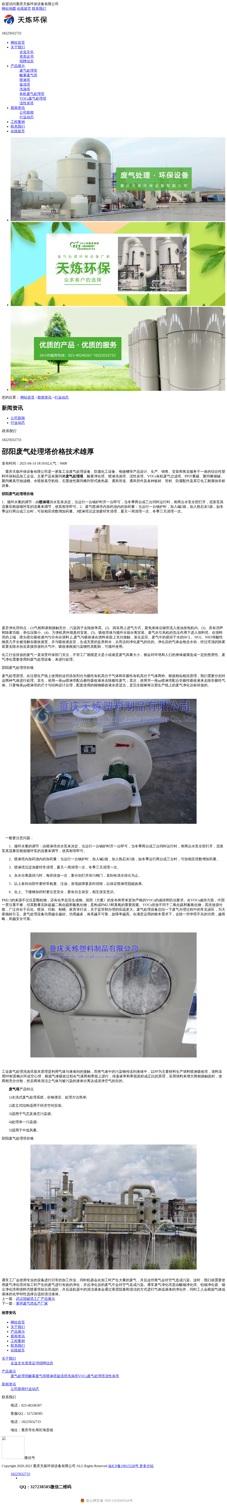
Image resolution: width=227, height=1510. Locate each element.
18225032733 (20, 1474)
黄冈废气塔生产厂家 (32, 1303)
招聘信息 (27, 61)
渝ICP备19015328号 (123, 1466)
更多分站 (146, 1466)
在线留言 (24, 8)
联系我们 (39, 8)
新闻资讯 (18, 108)
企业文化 (27, 52)
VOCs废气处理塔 (33, 98)
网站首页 (18, 42)
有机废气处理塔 (32, 94)
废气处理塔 (28, 70)
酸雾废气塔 (28, 75)
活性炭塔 (27, 103)
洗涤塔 (25, 89)
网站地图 (9, 8)
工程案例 (18, 122)
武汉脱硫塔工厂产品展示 (35, 1299)
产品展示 (18, 66)
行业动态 (27, 117)
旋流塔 (25, 84)
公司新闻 (27, 112)
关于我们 (18, 47)
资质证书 (27, 56)
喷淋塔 (25, 80)
